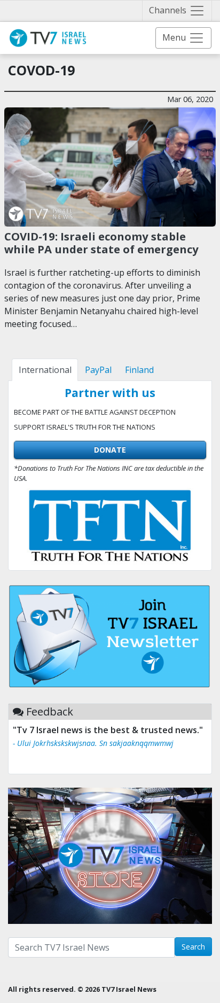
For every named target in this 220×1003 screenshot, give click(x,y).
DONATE (110, 450)
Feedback (49, 711)
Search (193, 947)
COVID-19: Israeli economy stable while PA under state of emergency (101, 242)
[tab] (45, 370)
